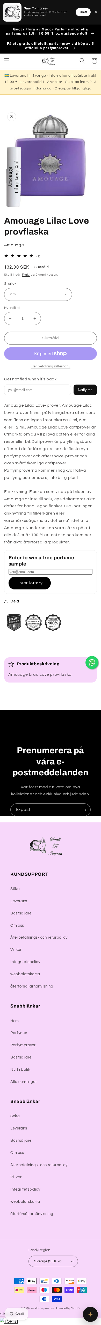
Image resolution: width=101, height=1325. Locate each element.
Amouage (14, 245)
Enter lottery (30, 583)
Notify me (85, 390)
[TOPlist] (9, 1321)
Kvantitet (12, 308)
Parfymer (18, 1033)
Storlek (10, 283)
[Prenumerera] (84, 809)
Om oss (17, 925)
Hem (14, 1021)
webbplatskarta (25, 974)
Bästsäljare (21, 913)
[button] (7, 61)
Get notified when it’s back (30, 379)
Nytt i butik (20, 1069)
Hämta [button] (83, 12)
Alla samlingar (23, 1082)
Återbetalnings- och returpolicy (39, 937)
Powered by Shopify (68, 1308)
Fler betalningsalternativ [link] (50, 366)
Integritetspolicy (25, 962)
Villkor (15, 950)
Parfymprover (23, 1045)
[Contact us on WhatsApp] (91, 662)
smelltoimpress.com (43, 1308)
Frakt (26, 274)
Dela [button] (14, 601)
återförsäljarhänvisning (31, 986)
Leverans (18, 901)
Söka (15, 889)
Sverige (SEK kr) (48, 1261)
